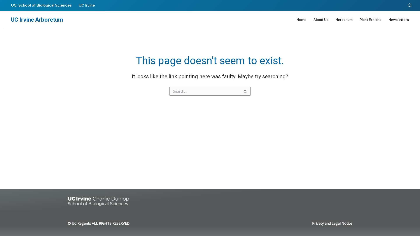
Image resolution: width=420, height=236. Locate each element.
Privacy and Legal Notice (332, 223)
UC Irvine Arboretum (37, 19)
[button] (410, 5)
